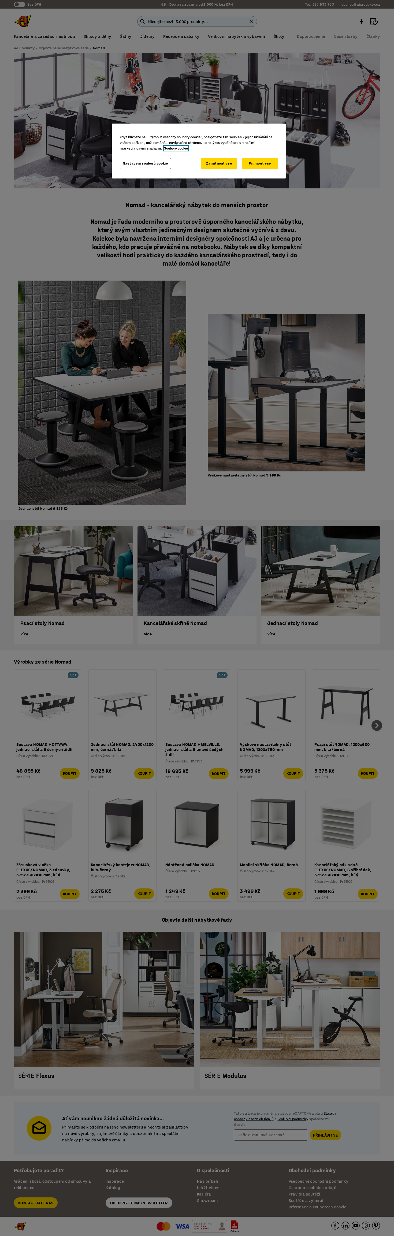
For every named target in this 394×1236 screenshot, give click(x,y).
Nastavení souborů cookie (145, 163)
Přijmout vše (260, 163)
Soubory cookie (176, 148)
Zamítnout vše (219, 163)
